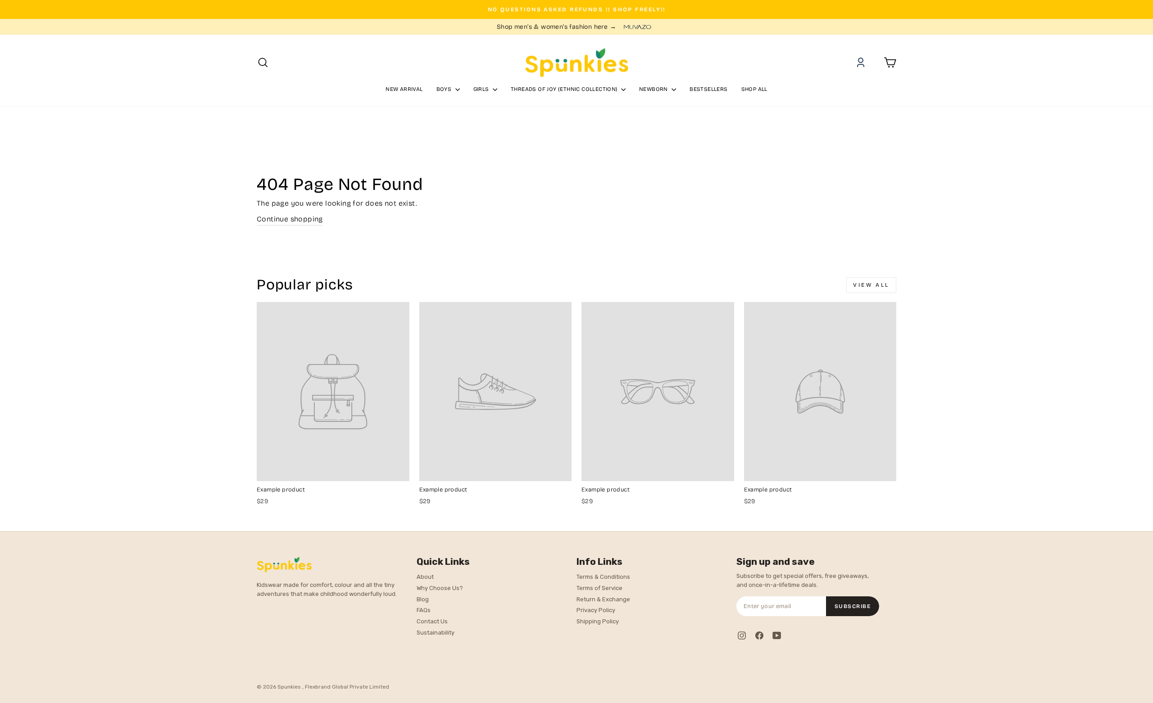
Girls (481, 89)
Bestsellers (708, 89)
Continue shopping (290, 219)
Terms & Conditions (603, 576)
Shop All (754, 89)
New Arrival (404, 89)
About (425, 576)
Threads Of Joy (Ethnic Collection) (565, 89)
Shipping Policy (597, 621)
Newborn (654, 89)
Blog (423, 599)
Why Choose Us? (440, 588)
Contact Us (432, 621)
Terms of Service (599, 588)
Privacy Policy (595, 610)
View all (871, 285)
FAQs (424, 610)
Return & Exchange (603, 599)
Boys (444, 89)
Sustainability (435, 632)
